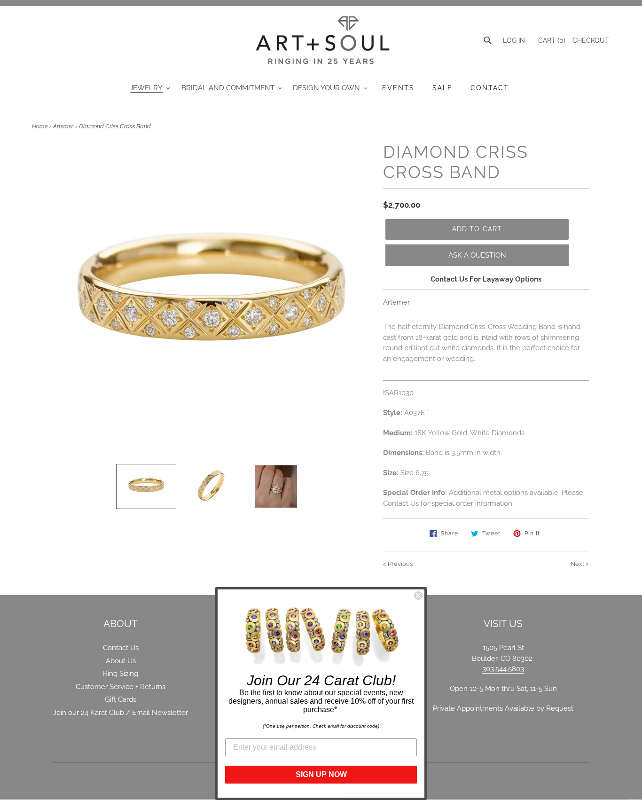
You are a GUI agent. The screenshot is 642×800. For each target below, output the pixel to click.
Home (39, 126)
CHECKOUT (590, 40)
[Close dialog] (418, 595)
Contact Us (121, 647)
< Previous (398, 563)
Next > (580, 563)
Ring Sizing (120, 673)
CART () (550, 40)
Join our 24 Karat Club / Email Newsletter (120, 712)
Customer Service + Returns (120, 686)
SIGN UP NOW (321, 774)
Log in (514, 40)
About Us (121, 661)
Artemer (63, 126)
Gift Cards (120, 699)
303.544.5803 (503, 669)
